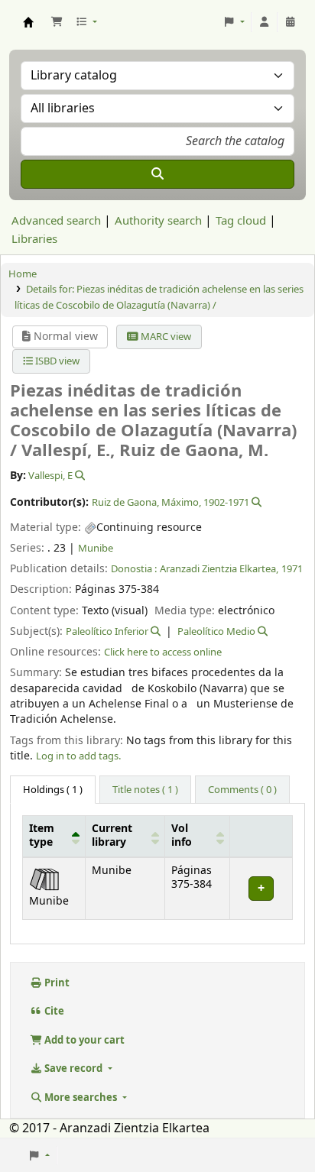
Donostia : (134, 569)
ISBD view (56, 361)
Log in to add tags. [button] (78, 756)
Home (22, 274)
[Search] (157, 174)
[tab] (145, 790)
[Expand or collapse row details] (260, 888)
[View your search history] (290, 22)
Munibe (95, 548)
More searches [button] (80, 1097)
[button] (56, 22)
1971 (292, 569)
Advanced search (56, 220)
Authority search (158, 220)
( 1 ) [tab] (53, 789)
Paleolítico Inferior (107, 631)
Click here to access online (163, 652)
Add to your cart (83, 1040)
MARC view (164, 336)
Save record (73, 1068)
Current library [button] (112, 835)
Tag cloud (241, 220)
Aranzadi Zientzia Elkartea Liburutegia (28, 22)
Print (56, 983)
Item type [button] (41, 835)
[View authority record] (79, 475)
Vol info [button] (181, 835)
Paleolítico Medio (216, 631)
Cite (53, 1011)
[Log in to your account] (264, 22)
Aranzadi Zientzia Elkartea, (219, 569)
